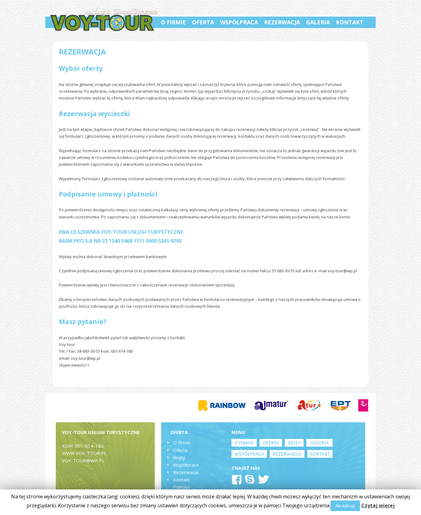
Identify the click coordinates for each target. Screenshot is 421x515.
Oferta (180, 450)
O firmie (181, 443)
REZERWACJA (282, 22)
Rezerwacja (185, 472)
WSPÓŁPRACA (239, 22)
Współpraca (185, 465)
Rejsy (179, 457)
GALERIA (318, 22)
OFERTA (203, 22)
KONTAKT (349, 22)
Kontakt (181, 479)
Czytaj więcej (378, 505)
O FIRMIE (173, 22)
